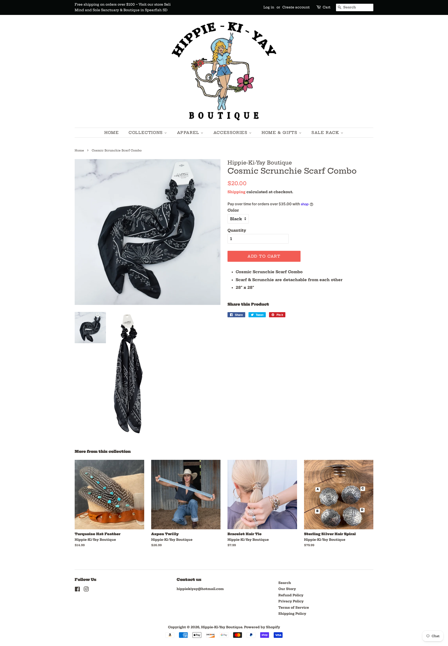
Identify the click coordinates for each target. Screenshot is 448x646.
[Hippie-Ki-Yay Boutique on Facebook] (77, 590)
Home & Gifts (280, 132)
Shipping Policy (292, 614)
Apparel (189, 132)
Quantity (237, 230)
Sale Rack (326, 132)
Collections (146, 132)
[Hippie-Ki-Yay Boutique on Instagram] (86, 590)
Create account (296, 7)
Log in (268, 7)
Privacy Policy (291, 601)
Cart (326, 7)
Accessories (231, 132)
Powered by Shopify (262, 627)
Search (284, 583)
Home (111, 132)
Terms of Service (293, 608)
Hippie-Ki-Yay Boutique (221, 627)
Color (233, 210)
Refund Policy (290, 595)
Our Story (287, 589)
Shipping (236, 192)
